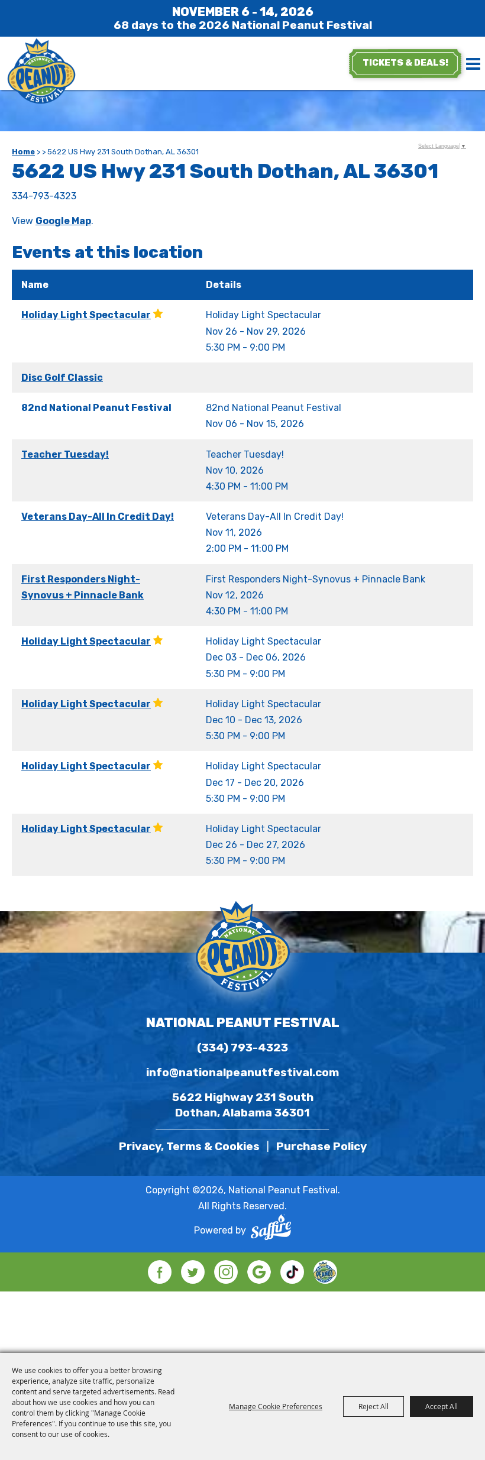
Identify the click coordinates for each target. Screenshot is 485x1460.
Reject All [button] (373, 1406)
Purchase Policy (321, 1146)
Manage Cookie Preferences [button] (275, 1406)
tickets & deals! (405, 62)
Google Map (63, 220)
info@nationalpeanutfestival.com (242, 1072)
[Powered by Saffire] (271, 1230)
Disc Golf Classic (62, 377)
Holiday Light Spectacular (86, 315)
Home (23, 151)
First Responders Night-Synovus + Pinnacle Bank (82, 587)
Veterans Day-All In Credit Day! (97, 516)
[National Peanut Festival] (41, 72)
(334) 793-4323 (242, 1047)
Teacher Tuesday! (65, 454)
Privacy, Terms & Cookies (189, 1146)
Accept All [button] (441, 1406)
